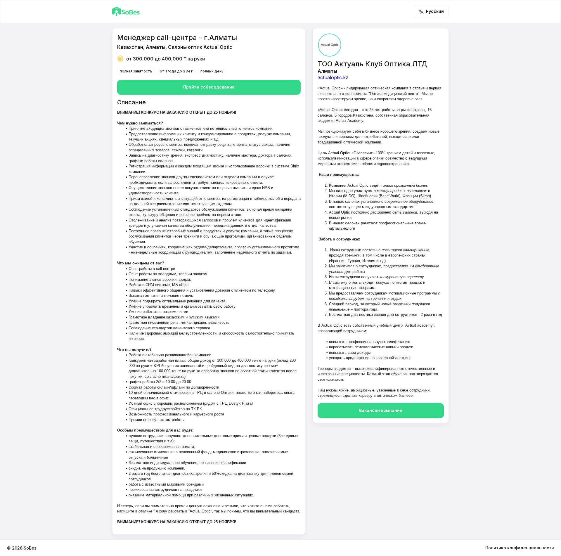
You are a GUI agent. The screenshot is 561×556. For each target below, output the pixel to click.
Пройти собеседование (209, 86)
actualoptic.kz (333, 77)
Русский (435, 11)
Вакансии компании (380, 410)
